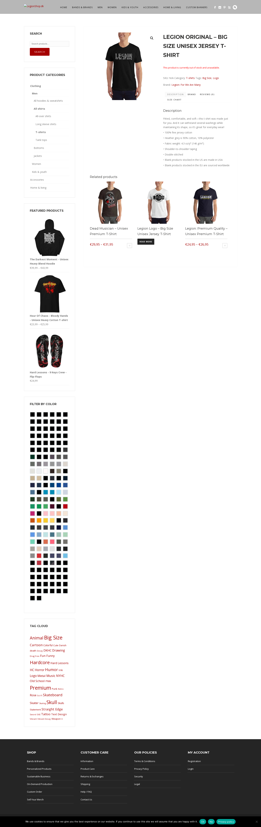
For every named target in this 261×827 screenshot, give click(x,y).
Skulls (61, 703)
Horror (39, 670)
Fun (43, 656)
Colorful (48, 645)
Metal (41, 676)
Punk (54, 688)
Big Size (206, 78)
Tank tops (41, 140)
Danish (62, 645)
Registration (194, 761)
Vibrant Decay (44, 719)
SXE (38, 714)
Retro (61, 689)
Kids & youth (130, 7)
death (33, 650)
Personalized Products (39, 768)
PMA (48, 681)
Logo (216, 78)
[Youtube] (229, 7)
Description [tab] (175, 94)
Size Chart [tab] (174, 99)
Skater (34, 703)
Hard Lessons (59, 663)
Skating (42, 703)
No (211, 821)
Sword (33, 714)
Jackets (38, 156)
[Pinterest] (224, 7)
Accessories (150, 7)
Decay (40, 650)
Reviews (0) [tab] (207, 94)
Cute (55, 645)
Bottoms (39, 148)
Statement (35, 709)
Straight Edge (52, 709)
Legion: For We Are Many (186, 84)
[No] (256, 821)
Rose (33, 695)
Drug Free (34, 656)
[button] (152, 38)
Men (100, 7)
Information (87, 761)
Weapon (56, 718)
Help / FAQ (86, 791)
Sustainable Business (38, 776)
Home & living (172, 7)
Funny (50, 656)
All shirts (39, 108)
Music (50, 675)
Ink (61, 670)
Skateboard (52, 695)
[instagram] (220, 7)
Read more (146, 241)
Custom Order (34, 791)
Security (138, 776)
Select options (129, 245)
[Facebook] (215, 7)
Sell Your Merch (35, 799)
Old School (37, 681)
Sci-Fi (39, 695)
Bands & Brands (82, 7)
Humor (51, 669)
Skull (52, 702)
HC (32, 670)
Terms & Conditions (144, 761)
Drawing (58, 650)
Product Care (88, 768)
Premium (40, 687)
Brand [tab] (192, 94)
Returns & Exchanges (92, 776)
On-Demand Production (39, 784)
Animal (36, 638)
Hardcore (40, 662)
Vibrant (33, 719)
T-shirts (190, 78)
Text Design (59, 714)
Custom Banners (196, 7)
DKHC (47, 650)
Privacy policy (226, 821)
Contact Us (86, 799)
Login (191, 768)
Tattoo (45, 714)
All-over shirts (43, 116)
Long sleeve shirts (46, 124)
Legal (137, 784)
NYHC (60, 676)
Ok (202, 821)
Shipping (85, 784)
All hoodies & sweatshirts (48, 100)
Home (63, 7)
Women (112, 7)
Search (235, 7)
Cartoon (36, 645)
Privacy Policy (141, 768)
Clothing (35, 86)
